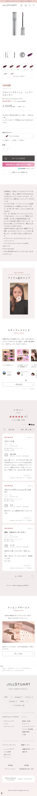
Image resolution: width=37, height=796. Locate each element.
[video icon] (19, 298)
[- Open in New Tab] (31, 388)
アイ (18, 668)
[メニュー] (33, 5)
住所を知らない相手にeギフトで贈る (18, 164)
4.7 (26, 416)
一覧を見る (18, 384)
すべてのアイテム (25, 668)
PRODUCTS (11, 668)
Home (4, 668)
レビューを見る (21, 101)
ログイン (20, 585)
